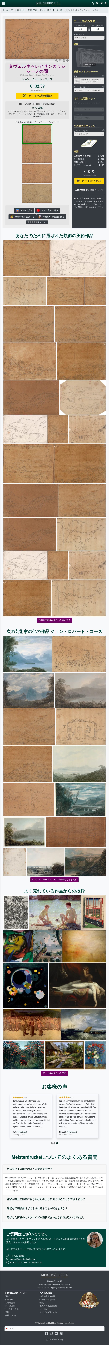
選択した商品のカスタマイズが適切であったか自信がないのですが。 (46, 1217)
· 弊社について (10, 1315)
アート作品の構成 (39, 96)
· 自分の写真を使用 (47, 1296)
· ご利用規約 (10, 1303)
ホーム (5, 10)
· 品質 (41, 1303)
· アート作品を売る (47, 1299)
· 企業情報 (9, 1299)
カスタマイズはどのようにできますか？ (30, 1168)
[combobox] (89, 38)
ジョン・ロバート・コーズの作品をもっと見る (54, 879)
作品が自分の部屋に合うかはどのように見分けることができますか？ (46, 1199)
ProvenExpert (27, 1132)
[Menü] (3, 3)
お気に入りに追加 (49, 210)
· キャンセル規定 (11, 1309)
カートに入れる (91, 181)
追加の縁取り (79, 34)
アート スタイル (18, 10)
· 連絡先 (8, 1296)
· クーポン (43, 1309)
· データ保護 (10, 1306)
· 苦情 (7, 1312)
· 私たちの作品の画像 (48, 1306)
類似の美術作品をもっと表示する (54, 620)
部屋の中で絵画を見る (52, 216)
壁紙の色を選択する (23, 216)
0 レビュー (42, 222)
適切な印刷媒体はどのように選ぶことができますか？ (37, 1208)
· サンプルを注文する (48, 1312)
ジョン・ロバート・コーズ (51, 10)
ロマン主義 (32, 10)
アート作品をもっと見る (54, 1073)
